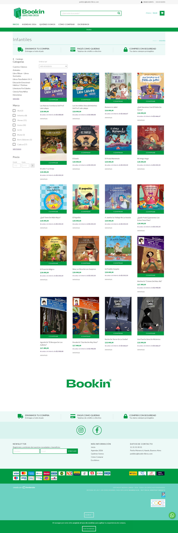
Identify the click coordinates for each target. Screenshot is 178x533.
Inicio (16, 24)
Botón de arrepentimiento (153, 490)
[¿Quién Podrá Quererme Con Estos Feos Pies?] (150, 197)
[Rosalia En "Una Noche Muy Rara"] (86, 315)
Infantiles (43, 118)
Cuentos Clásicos (20, 67)
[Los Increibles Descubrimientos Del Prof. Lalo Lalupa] (86, 85)
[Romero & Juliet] (118, 86)
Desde (15, 162)
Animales (16, 70)
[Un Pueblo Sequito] (118, 248)
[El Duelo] (86, 138)
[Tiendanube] (24, 488)
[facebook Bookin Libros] (97, 430)
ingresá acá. (134, 490)
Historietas (17, 95)
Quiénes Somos (47, 24)
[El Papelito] (86, 197)
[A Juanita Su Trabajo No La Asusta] (118, 197)
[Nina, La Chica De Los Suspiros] (86, 248)
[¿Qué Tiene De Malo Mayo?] (53, 197)
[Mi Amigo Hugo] (150, 138)
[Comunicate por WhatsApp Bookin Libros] (172, 515)
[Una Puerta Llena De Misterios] (150, 314)
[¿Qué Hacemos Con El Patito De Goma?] (150, 86)
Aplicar (32, 165)
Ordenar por (43, 62)
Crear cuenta (148, 2)
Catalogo (19, 59)
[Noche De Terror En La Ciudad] (118, 314)
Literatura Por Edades (21, 88)
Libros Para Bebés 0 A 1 (22, 79)
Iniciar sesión (160, 2)
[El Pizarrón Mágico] (53, 248)
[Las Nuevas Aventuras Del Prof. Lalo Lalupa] (53, 85)
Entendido (89, 529)
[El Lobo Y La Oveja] (53, 143)
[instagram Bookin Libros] (81, 430)
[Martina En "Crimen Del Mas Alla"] (150, 254)
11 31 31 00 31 (136, 447)
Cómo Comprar (66, 24)
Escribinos (83, 24)
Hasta (24, 162)
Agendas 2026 (29, 24)
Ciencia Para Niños (20, 91)
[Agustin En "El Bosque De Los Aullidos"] (53, 315)
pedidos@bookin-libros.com (89, 2)
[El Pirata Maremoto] (118, 138)
